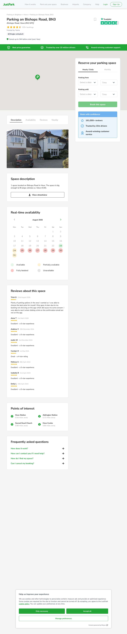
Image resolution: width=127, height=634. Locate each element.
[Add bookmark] (95, 19)
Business (64, 4)
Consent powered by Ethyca (97, 625)
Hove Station (20, 415)
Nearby (55, 120)
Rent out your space (48, 4)
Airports (75, 4)
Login (105, 4)
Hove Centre (48, 423)
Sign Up (116, 4)
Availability (31, 120)
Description (16, 120)
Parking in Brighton (14, 14)
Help (97, 4)
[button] (88, 70)
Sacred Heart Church (23, 423)
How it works (30, 4)
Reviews (44, 120)
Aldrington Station (50, 415)
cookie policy (24, 604)
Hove (26, 14)
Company (87, 4)
